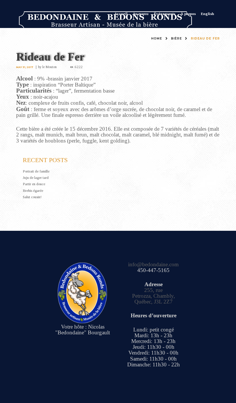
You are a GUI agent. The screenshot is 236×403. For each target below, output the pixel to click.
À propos (188, 14)
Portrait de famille (36, 171)
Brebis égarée (33, 190)
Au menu (141, 14)
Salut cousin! (32, 197)
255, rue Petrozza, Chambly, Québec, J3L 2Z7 (153, 296)
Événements (164, 14)
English (207, 14)
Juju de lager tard (36, 177)
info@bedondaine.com (153, 264)
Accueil (120, 14)
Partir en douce (34, 184)
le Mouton (49, 67)
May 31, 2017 (24, 67)
